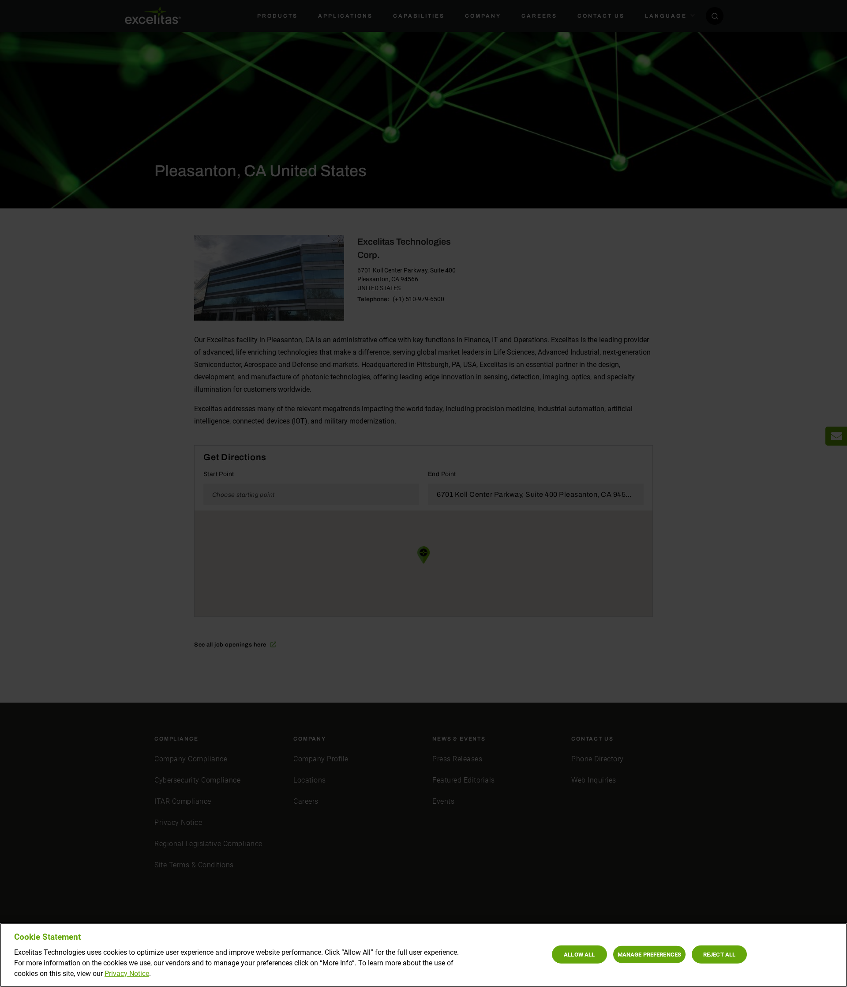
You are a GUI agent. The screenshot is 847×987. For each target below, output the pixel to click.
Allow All (579, 954)
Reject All (719, 954)
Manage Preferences (649, 954)
